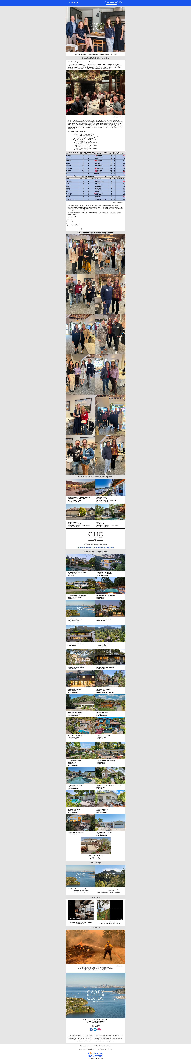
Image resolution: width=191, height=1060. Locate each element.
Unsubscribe (82, 1049)
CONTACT (114, 54)
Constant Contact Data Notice (104, 1049)
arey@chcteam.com (100, 1021)
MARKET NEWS (104, 54)
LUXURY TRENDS (93, 54)
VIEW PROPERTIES (80, 54)
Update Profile (91, 1049)
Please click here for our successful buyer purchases (95, 547)
